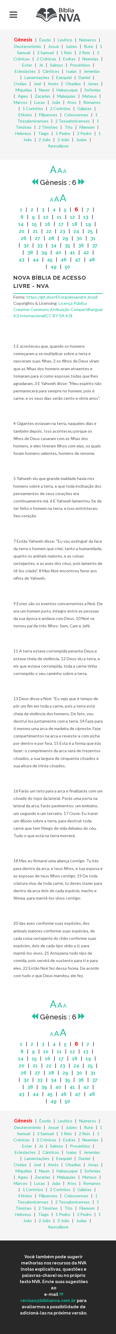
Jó (41, 64)
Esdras (69, 58)
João (56, 102)
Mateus (89, 96)
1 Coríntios (33, 108)
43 (21, 259)
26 (23, 238)
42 (86, 252)
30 (79, 238)
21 (35, 231)
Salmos (56, 64)
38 (30, 252)
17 (61, 224)
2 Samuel (45, 52)
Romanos (92, 102)
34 (54, 245)
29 (65, 238)
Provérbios (80, 64)
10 (45, 217)
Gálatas (84, 108)
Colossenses (76, 114)
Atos (71, 102)
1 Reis (66, 52)
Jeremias (92, 71)
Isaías (71, 71)
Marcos (20, 102)
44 (36, 259)
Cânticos (51, 71)
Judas (81, 139)
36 (81, 245)
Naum (44, 89)
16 (47, 224)
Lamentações (36, 77)
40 (58, 252)
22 (48, 231)
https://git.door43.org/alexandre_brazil (62, 296)
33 (40, 245)
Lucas (39, 102)
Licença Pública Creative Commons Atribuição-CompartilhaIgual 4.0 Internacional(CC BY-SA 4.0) (58, 309)
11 (59, 217)
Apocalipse (58, 145)
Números (87, 39)
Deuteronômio (27, 46)
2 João (45, 139)
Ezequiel (64, 77)
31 (92, 238)
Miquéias (23, 89)
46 (64, 259)
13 (85, 217)
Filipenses (48, 114)
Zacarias (42, 96)
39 (44, 252)
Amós (53, 83)
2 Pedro (84, 133)
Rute (88, 46)
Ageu (23, 96)
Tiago (43, 133)
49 (54, 267)
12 (72, 217)
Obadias (73, 83)
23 (62, 231)
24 (76, 231)
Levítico (65, 39)
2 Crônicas (46, 58)
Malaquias (66, 96)
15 (34, 224)
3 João (63, 139)
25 (90, 231)
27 (37, 238)
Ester (27, 64)
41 (72, 252)
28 (51, 238)
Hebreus (23, 133)
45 (49, 259)
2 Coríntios (60, 108)
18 (74, 224)
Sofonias (92, 89)
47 (78, 259)
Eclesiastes (25, 71)
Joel (37, 83)
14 (20, 224)
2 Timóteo (48, 127)
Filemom (87, 127)
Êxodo (45, 39)
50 (67, 267)
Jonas (93, 83)
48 (92, 259)
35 (67, 245)
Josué (53, 46)
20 (21, 231)
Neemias (90, 58)
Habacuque (67, 89)
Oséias (20, 83)
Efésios (25, 114)
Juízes (71, 46)
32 (26, 245)
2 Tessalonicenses (72, 120)
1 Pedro (63, 133)
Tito (69, 127)
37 (95, 245)
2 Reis (84, 52)
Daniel (84, 77)
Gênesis (23, 39)
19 (88, 224)
